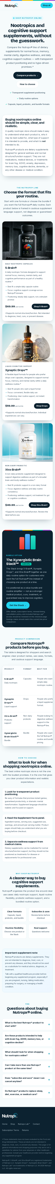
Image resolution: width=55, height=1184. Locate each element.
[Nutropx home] (11, 5)
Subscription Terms (10, 1130)
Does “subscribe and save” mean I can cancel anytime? (25, 1080)
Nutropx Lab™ (24, 1124)
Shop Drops (42, 406)
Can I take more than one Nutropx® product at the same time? (23, 1067)
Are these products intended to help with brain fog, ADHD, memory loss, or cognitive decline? (24, 1039)
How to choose (27, 84)
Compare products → (27, 75)
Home (4, 1124)
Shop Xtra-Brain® (39, 505)
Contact (36, 1124)
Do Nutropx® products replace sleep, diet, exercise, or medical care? (24, 1093)
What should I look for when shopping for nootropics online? (24, 1054)
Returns (25, 1130)
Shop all (46, 5)
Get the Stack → (18, 605)
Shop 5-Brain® (41, 306)
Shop (12, 1124)
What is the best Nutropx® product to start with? (24, 1024)
